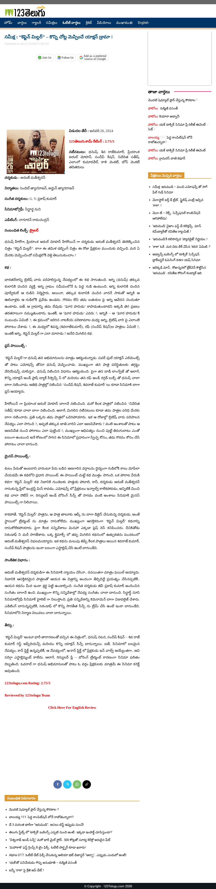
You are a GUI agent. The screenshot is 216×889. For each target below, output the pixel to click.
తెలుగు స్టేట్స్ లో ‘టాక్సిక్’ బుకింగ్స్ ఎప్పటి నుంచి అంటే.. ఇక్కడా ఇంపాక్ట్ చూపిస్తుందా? (60, 832)
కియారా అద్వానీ (169, 116)
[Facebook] (57, 784)
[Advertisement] (72, 93)
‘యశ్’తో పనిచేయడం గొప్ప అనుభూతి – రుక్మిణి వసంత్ (43, 863)
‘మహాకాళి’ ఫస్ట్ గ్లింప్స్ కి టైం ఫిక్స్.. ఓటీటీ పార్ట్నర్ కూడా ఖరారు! (47, 847)
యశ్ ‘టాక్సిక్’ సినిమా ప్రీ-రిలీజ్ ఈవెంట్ (182, 150)
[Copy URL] (86, 784)
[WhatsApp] (77, 784)
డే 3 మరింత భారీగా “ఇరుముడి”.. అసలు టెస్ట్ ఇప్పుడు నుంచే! (46, 825)
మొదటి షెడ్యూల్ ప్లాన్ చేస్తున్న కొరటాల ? (34, 809)
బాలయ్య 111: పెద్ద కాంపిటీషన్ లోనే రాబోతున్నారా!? (41, 817)
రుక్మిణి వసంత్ (168, 108)
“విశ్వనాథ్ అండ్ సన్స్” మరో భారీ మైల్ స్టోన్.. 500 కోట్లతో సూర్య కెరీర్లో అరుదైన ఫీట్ (59, 840)
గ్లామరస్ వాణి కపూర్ (171, 158)
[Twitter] (67, 784)
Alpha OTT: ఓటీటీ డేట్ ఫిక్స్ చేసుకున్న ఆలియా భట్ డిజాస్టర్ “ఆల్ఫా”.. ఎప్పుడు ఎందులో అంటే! (67, 855)
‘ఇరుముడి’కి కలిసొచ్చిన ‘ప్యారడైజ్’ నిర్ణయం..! (180, 239)
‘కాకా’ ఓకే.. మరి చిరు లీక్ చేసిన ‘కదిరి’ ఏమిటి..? (181, 247)
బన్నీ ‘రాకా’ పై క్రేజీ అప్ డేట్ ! (26, 870)
